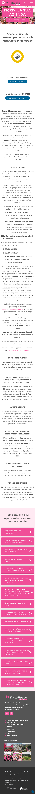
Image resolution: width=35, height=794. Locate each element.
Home (10, 20)
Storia (9, 727)
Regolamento (12, 735)
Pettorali (11, 722)
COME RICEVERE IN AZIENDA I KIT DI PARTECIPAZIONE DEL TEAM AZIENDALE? (16, 641)
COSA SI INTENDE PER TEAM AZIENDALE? (13, 532)
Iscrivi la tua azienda (17, 81)
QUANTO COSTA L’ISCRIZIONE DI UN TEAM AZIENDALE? (16, 551)
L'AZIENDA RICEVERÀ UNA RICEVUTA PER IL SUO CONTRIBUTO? (16, 630)
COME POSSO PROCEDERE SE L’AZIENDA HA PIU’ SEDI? (17, 663)
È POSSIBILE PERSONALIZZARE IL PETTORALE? (15, 604)
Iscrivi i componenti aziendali (17, 98)
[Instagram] (7, 713)
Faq (8, 733)
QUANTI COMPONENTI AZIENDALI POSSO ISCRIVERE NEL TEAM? (15, 541)
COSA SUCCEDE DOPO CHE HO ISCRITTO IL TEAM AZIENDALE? (14, 570)
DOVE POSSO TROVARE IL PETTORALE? (16, 622)
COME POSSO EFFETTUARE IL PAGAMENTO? (13, 560)
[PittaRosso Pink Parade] (10, 3)
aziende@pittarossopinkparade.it (19, 350)
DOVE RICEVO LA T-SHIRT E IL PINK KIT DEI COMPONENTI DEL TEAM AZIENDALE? (16, 580)
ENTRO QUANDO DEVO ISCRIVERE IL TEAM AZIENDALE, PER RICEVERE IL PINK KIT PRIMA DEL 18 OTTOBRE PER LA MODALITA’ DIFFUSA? (17, 592)
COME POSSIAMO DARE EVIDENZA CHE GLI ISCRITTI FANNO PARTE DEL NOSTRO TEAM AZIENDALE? (17, 682)
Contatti (10, 729)
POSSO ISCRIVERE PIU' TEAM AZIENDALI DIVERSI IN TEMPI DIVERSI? (17, 672)
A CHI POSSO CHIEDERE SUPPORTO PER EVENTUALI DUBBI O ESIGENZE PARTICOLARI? (17, 652)
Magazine (11, 731)
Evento (16, 20)
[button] (26, 3)
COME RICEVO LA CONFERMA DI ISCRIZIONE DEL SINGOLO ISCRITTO (16, 613)
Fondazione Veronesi (15, 725)
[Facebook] (11, 713)
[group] (26, 3)
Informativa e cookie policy (18, 720)
